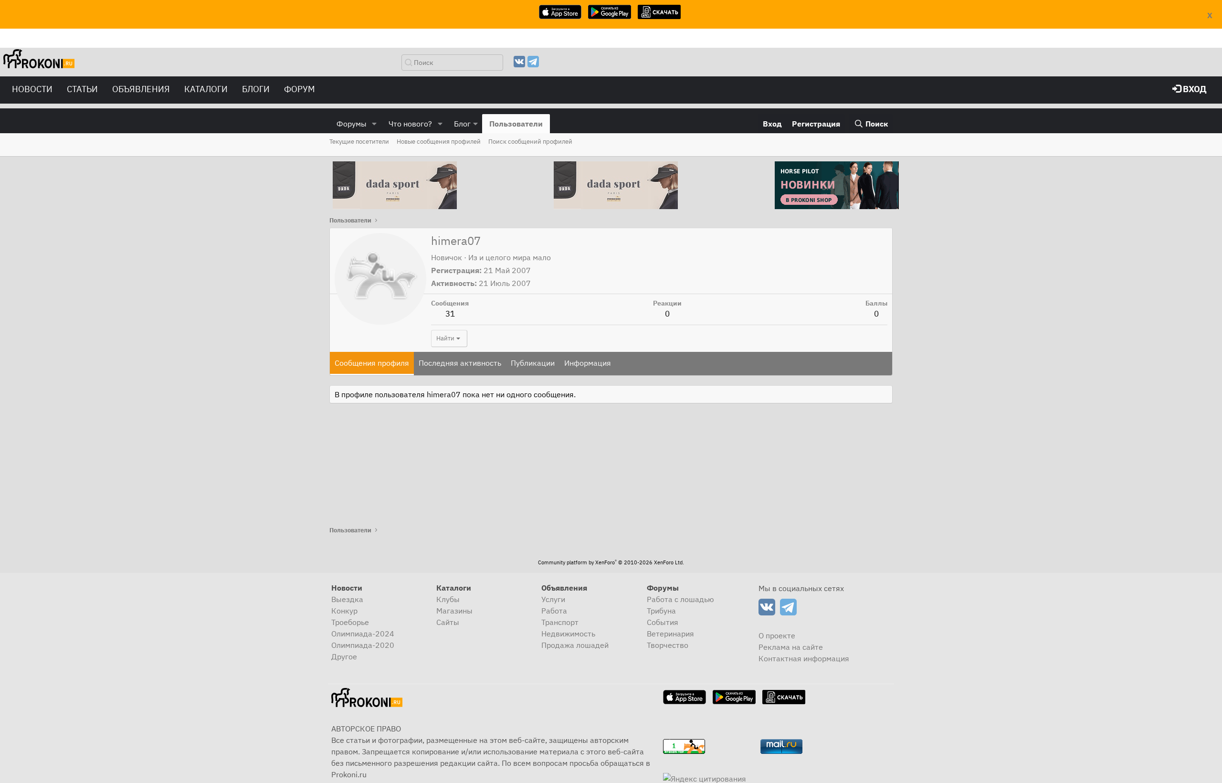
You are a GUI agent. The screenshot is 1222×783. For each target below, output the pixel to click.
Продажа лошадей (575, 645)
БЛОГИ (256, 89)
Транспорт (560, 622)
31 (450, 313)
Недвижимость (568, 633)
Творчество (667, 645)
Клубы (448, 599)
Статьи (82, 89)
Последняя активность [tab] (460, 363)
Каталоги (206, 89)
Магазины (454, 610)
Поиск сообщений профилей (530, 142)
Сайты (447, 622)
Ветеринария (670, 633)
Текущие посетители (359, 142)
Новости (32, 89)
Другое (344, 656)
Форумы (352, 123)
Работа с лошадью (680, 599)
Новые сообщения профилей (439, 142)
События (662, 622)
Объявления (141, 89)
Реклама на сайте (790, 647)
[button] (374, 123)
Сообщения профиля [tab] (372, 363)
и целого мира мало (515, 257)
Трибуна (661, 610)
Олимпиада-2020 (362, 645)
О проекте (776, 635)
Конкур (344, 610)
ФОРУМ (299, 89)
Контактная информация (803, 658)
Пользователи (516, 123)
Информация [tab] (587, 363)
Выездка (347, 599)
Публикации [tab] (533, 363)
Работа (554, 610)
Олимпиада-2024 (362, 633)
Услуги (553, 599)
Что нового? (410, 123)
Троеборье (350, 622)
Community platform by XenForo (611, 562)
